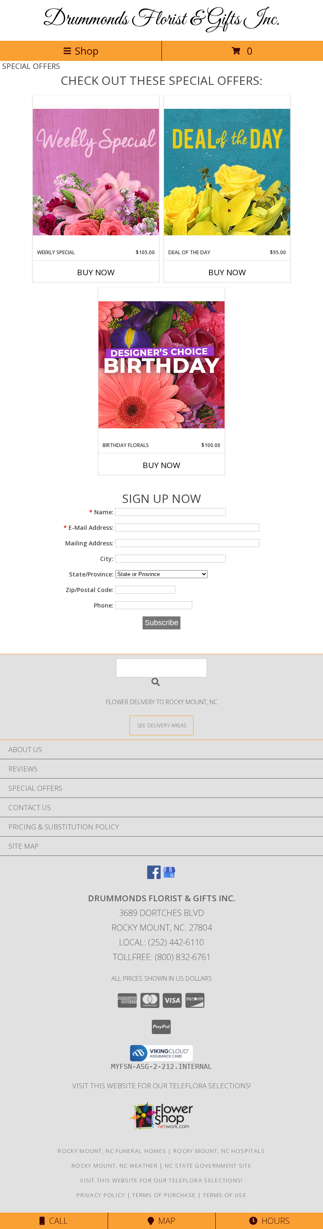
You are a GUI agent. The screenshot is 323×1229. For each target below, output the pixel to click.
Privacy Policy (101, 1195)
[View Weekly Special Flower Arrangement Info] (96, 171)
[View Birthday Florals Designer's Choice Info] (161, 364)
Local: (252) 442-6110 (161, 942)
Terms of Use (224, 1195)
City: (107, 559)
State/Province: (91, 574)
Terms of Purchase (164, 1195)
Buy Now (96, 272)
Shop (86, 51)
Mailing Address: (89, 543)
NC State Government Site (208, 1165)
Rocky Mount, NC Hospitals (219, 1151)
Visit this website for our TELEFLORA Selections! (161, 1085)
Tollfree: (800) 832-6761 (162, 957)
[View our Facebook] (154, 876)
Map (164, 1220)
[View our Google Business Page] (169, 876)
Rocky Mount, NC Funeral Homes (112, 1151)
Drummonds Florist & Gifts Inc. (161, 19)
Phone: (104, 605)
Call (56, 1220)
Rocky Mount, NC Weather (114, 1165)
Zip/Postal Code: (90, 590)
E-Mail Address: (89, 528)
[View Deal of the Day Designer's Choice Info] (227, 171)
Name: (101, 512)
